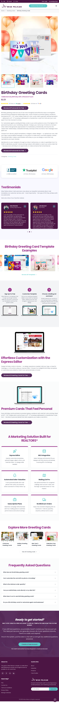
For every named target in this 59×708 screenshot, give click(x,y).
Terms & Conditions (6, 687)
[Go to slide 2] (29, 231)
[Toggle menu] (56, 5)
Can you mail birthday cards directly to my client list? (19, 590)
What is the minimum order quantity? (14, 584)
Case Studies (34, 673)
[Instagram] (2, 673)
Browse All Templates (28, 275)
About (32, 665)
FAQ (2, 683)
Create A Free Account (37, 6)
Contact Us (4, 685)
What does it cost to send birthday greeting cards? (18, 596)
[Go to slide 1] (27, 231)
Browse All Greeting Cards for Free (16, 375)
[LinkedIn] (13, 673)
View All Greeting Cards (28, 552)
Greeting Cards (11, 10)
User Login (44, 1)
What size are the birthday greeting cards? (16, 572)
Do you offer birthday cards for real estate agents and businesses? (23, 602)
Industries (33, 668)
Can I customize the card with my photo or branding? (19, 578)
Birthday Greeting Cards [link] (23, 10)
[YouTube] (10, 673)
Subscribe (53, 689)
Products (33, 670)
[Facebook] (6, 673)
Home (2, 10)
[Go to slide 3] (31, 231)
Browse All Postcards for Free (14, 108)
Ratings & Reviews (6, 692)
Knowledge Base (53, 1)
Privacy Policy (4, 690)
